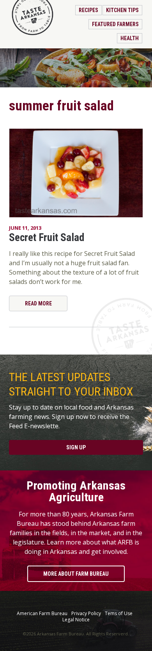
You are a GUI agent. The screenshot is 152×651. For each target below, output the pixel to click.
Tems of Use (119, 613)
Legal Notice (76, 620)
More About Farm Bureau (76, 574)
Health (129, 38)
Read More (38, 303)
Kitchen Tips (122, 10)
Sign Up (76, 447)
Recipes (88, 10)
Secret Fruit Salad (46, 237)
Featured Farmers (115, 24)
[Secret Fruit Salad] (76, 173)
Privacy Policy (86, 613)
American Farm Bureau (42, 613)
